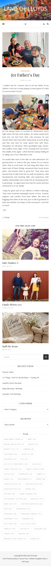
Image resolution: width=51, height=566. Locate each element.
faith (36, 464)
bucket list (11, 449)
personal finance (31, 514)
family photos (13, 469)
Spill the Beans (10, 346)
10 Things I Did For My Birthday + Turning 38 (20, 377)
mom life (10, 504)
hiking (30, 489)
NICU (8, 509)
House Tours (24, 559)
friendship (25, 474)
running (28, 519)
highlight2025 (12, 489)
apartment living (13, 439)
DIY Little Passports (16, 464)
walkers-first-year (15, 539)
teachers (40, 529)
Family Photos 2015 (11, 304)
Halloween (25, 479)
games (41, 474)
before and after (14, 444)
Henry (41, 479)
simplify (10, 529)
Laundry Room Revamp (11, 383)
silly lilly (28, 524)
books (33, 444)
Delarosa (10, 459)
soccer (25, 529)
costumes (10, 454)
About (16, 559)
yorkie (34, 539)
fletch (9, 474)
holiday (9, 494)
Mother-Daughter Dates (38, 559)
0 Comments (44, 217)
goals (9, 479)
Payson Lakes (8, 372)
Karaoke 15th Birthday (11, 394)
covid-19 (27, 454)
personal (10, 514)
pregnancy (11, 519)
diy (24, 459)
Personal (25, 71)
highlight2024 (33, 484)
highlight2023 (12, 484)
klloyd (7, 217)
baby (32, 439)
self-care (10, 524)
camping (28, 449)
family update (35, 469)
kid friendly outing (15, 499)
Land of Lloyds (25, 8)
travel (9, 534)
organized (23, 509)
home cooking (28, 494)
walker (24, 534)
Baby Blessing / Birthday (12, 388)
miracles (37, 499)
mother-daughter (31, 504)
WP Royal (25, 561)
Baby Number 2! (10, 262)
